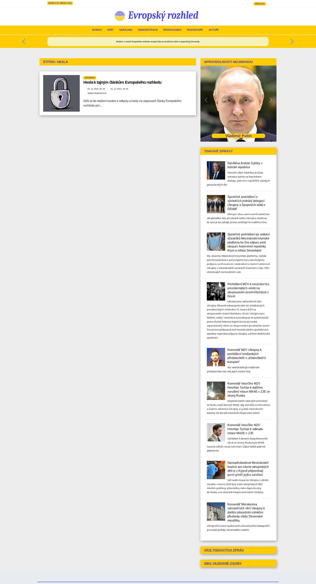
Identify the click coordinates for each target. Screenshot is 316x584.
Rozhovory (195, 29)
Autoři (214, 29)
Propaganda (172, 29)
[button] (23, 40)
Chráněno (89, 78)
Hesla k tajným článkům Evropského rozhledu (122, 82)
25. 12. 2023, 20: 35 (96, 89)
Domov (97, 29)
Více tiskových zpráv (224, 550)
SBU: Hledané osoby (223, 563)
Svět (110, 29)
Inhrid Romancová (97, 93)
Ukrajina (125, 29)
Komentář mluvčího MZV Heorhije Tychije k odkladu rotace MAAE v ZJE (245, 429)
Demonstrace (148, 29)
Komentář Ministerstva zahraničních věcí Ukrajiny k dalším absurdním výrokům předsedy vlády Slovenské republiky (246, 512)
